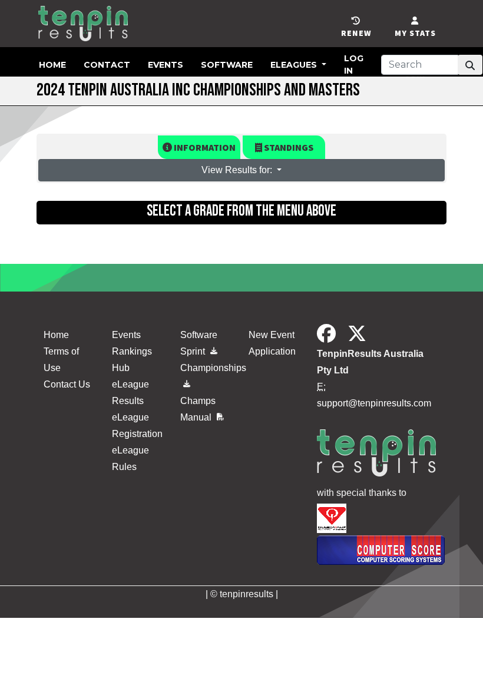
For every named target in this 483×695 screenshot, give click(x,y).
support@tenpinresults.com (374, 403)
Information (204, 147)
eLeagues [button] (294, 64)
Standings (287, 147)
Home (52, 64)
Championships (207, 368)
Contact (107, 64)
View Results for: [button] (237, 170)
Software (227, 64)
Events (165, 64)
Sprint (193, 351)
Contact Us (67, 384)
